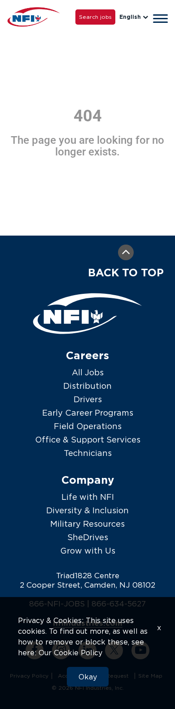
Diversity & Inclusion (87, 510)
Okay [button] (88, 677)
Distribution (87, 386)
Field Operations (88, 426)
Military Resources (87, 524)
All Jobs (88, 372)
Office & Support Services (87, 439)
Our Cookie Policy (70, 653)
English (130, 17)
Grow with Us (87, 550)
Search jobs (95, 17)
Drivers (88, 399)
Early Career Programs (87, 412)
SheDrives (87, 537)
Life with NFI (87, 497)
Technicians (88, 453)
